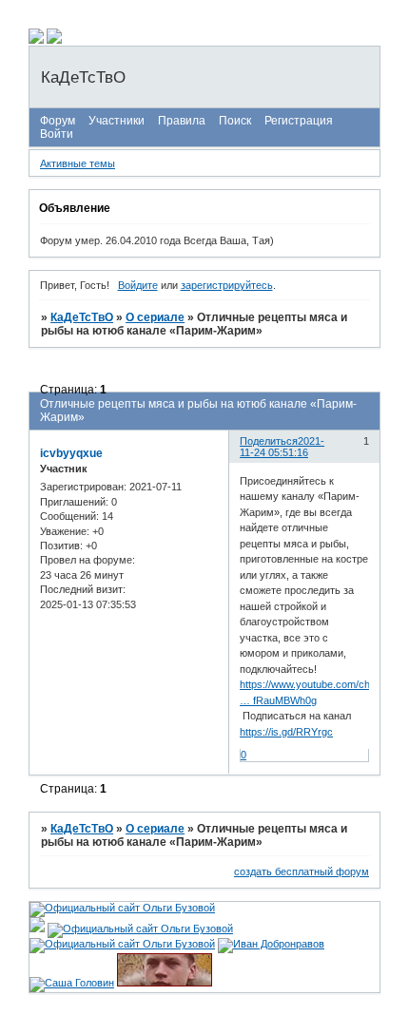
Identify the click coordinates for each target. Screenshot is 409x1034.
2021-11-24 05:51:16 (282, 446)
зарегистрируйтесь (227, 285)
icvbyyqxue (71, 453)
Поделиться (269, 441)
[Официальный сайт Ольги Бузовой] (122, 907)
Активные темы (77, 163)
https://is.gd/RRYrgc (286, 731)
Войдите (138, 285)
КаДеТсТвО (81, 317)
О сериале (155, 317)
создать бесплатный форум (301, 871)
